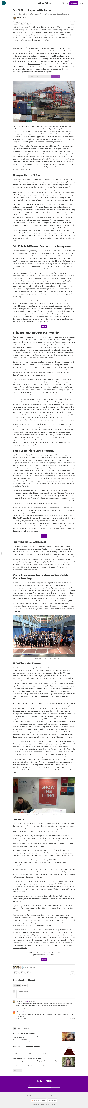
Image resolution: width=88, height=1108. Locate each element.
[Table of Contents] (2, 554)
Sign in (82, 3)
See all (16, 1070)
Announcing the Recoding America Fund (29, 1047)
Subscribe (74, 3)
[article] (44, 1037)
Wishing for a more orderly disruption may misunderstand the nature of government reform (34, 1036)
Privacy (44, 1096)
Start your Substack (39, 1100)
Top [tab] (15, 1028)
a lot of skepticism (36, 721)
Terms (48, 1096)
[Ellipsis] (74, 1001)
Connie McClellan (21, 1001)
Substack (35, 1104)
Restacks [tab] (24, 985)
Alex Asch (19, 1012)
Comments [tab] (17, 985)
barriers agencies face (20, 53)
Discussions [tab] (26, 1028)
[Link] (10, 175)
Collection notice (56, 1096)
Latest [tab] (19, 1028)
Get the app (52, 1100)
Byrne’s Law (17, 424)
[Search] (63, 3)
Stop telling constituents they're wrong (28, 1059)
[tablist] (20, 985)
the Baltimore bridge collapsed (39, 703)
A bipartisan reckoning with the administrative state (28, 1049)
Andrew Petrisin (34, 64)
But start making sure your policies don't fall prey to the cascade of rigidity (35, 1061)
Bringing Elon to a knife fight (24, 1033)
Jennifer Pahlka (21, 17)
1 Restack (32, 967)
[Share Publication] (67, 3)
